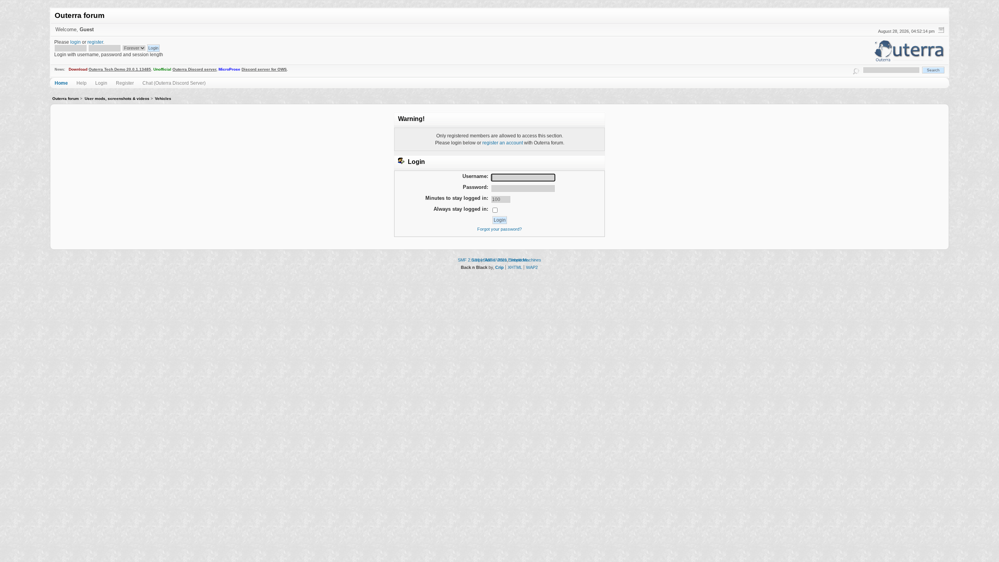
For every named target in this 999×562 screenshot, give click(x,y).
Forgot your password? (499, 229)
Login (101, 82)
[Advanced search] (856, 70)
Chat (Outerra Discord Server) (174, 82)
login (75, 41)
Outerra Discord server (194, 69)
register (95, 41)
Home (61, 82)
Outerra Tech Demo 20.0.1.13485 (120, 69)
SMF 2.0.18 (469, 260)
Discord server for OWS (264, 69)
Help (81, 82)
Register (125, 82)
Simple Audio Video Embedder (499, 260)
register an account (502, 142)
